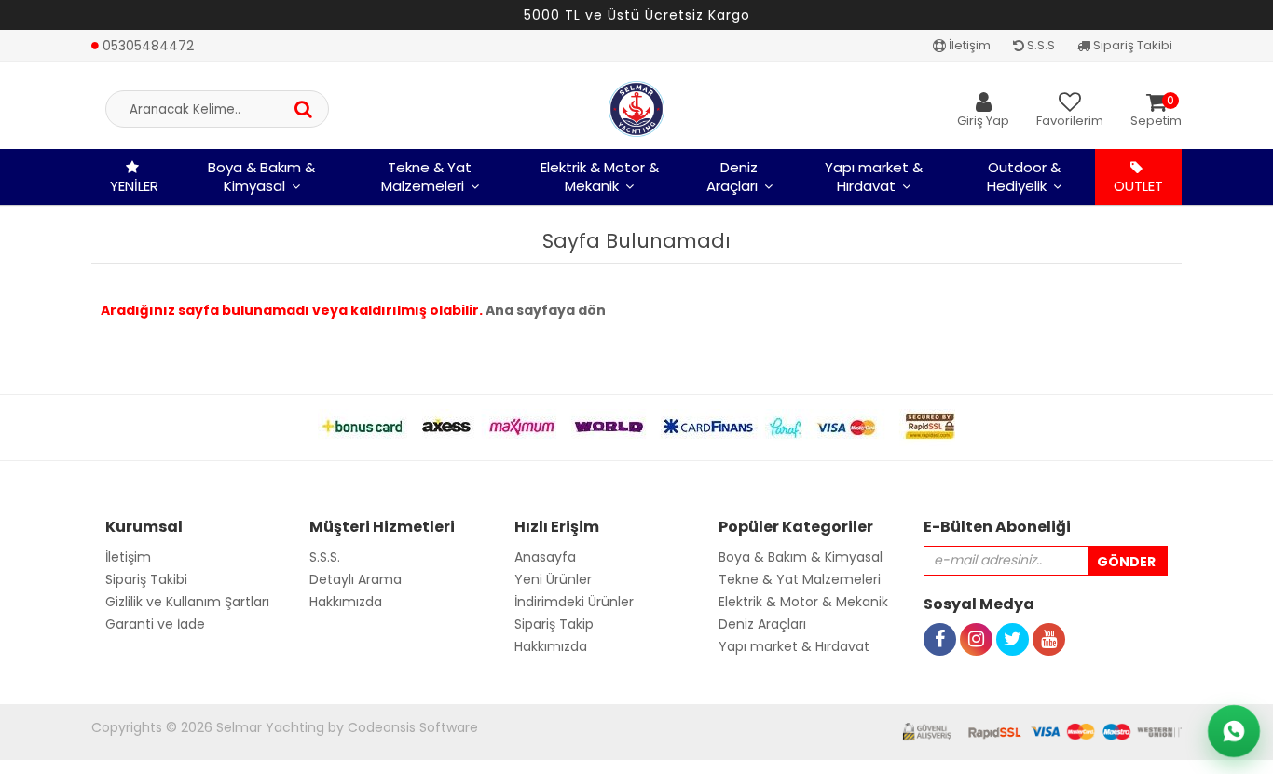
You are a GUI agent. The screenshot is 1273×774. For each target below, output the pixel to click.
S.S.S (1039, 45)
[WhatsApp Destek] (1234, 731)
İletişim (968, 45)
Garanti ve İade (155, 624)
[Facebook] (940, 618)
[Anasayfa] (636, 109)
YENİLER (134, 186)
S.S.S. (324, 557)
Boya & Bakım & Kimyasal (261, 176)
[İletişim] (142, 25)
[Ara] (303, 109)
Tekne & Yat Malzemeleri (426, 176)
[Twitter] (1012, 618)
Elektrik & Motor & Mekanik (600, 176)
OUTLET (1138, 186)
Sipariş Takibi (1131, 45)
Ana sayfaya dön (546, 310)
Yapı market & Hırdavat (874, 176)
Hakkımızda (345, 601)
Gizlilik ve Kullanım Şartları (187, 601)
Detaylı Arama (355, 579)
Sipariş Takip (554, 624)
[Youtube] (1049, 618)
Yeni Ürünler (553, 579)
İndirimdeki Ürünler (574, 601)
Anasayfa (545, 557)
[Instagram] (976, 618)
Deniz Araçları (732, 176)
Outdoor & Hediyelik (1024, 176)
